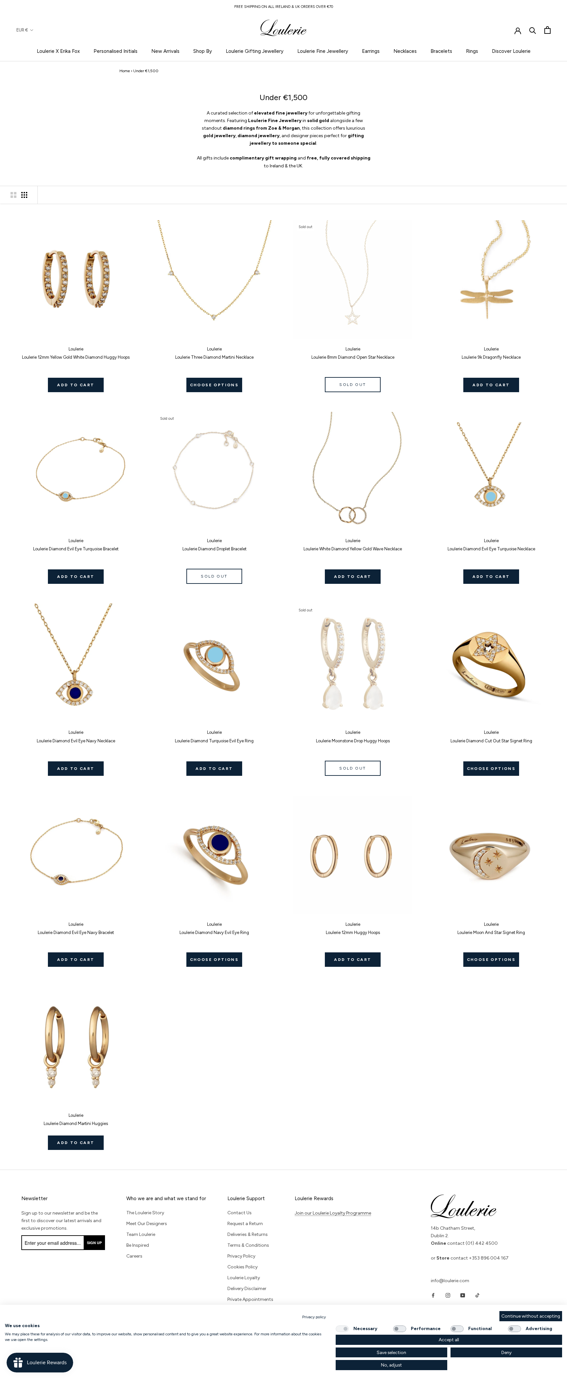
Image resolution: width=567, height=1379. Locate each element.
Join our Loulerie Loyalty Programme (333, 1213)
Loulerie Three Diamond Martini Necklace (214, 357)
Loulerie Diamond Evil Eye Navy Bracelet (76, 932)
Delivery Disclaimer (246, 1288)
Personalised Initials (115, 51)
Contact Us (239, 1213)
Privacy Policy (241, 1256)
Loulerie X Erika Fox (58, 51)
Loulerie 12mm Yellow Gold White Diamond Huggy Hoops (76, 357)
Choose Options (214, 385)
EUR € (22, 30)
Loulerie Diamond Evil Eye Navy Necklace (76, 740)
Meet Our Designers (146, 1223)
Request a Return (245, 1223)
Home (124, 71)
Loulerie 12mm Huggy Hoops (353, 932)
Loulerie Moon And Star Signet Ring (491, 932)
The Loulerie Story (145, 1213)
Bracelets (441, 51)
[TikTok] (477, 1295)
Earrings (371, 51)
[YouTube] (462, 1295)
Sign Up (94, 1242)
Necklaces (405, 51)
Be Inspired (137, 1245)
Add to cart (75, 385)
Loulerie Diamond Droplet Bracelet (214, 548)
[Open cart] (547, 30)
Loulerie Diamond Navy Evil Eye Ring (214, 932)
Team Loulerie (140, 1234)
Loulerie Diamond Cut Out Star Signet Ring (491, 740)
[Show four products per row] (24, 195)
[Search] (532, 30)
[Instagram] (448, 1295)
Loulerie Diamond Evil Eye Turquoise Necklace (491, 548)
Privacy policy (314, 1317)
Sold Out (352, 384)
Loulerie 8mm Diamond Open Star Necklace (352, 357)
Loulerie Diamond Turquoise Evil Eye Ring (214, 740)
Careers (134, 1256)
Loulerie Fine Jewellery (322, 51)
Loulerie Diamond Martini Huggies (76, 1123)
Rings (472, 51)
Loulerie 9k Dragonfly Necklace (491, 357)
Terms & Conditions (248, 1245)
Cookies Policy (242, 1267)
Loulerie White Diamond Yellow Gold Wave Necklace (353, 548)
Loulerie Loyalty (243, 1278)
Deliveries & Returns (247, 1234)
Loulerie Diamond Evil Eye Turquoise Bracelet (75, 548)
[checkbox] (342, 1329)
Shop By (202, 51)
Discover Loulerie (511, 51)
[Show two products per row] (13, 195)
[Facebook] (433, 1295)
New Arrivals (165, 51)
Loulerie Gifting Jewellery (255, 51)
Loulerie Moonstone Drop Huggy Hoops (353, 740)
